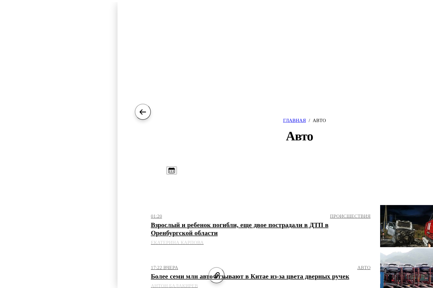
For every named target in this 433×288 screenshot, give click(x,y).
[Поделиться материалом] (216, 275)
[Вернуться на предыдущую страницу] (143, 112)
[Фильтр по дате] (171, 170)
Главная (294, 120)
